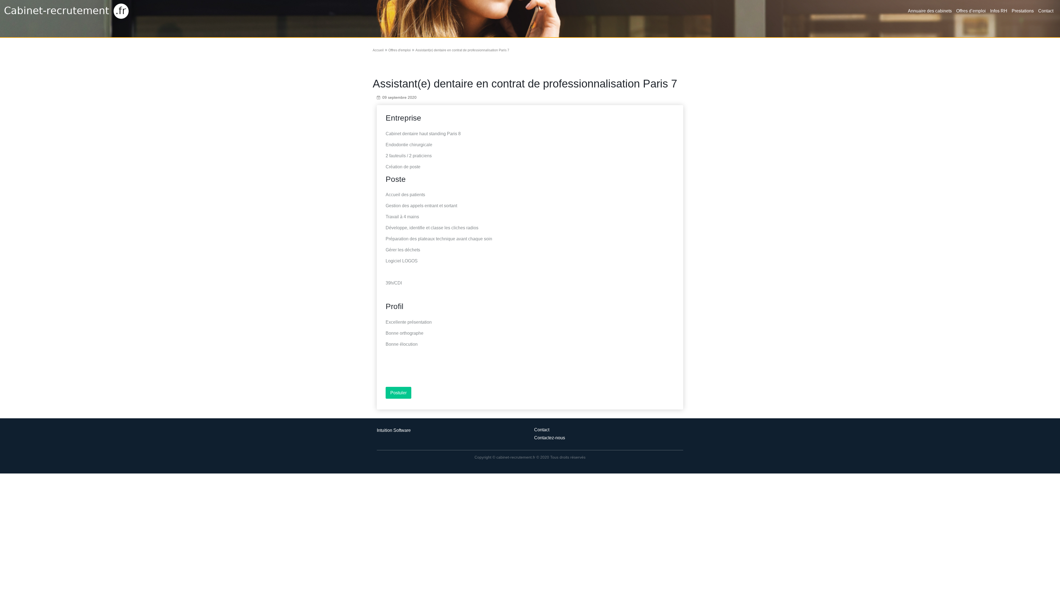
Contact (1045, 11)
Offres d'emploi (399, 50)
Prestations (1023, 11)
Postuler (398, 392)
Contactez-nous (549, 437)
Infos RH (998, 11)
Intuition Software (394, 430)
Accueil (378, 50)
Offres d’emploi (971, 11)
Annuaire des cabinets (930, 11)
